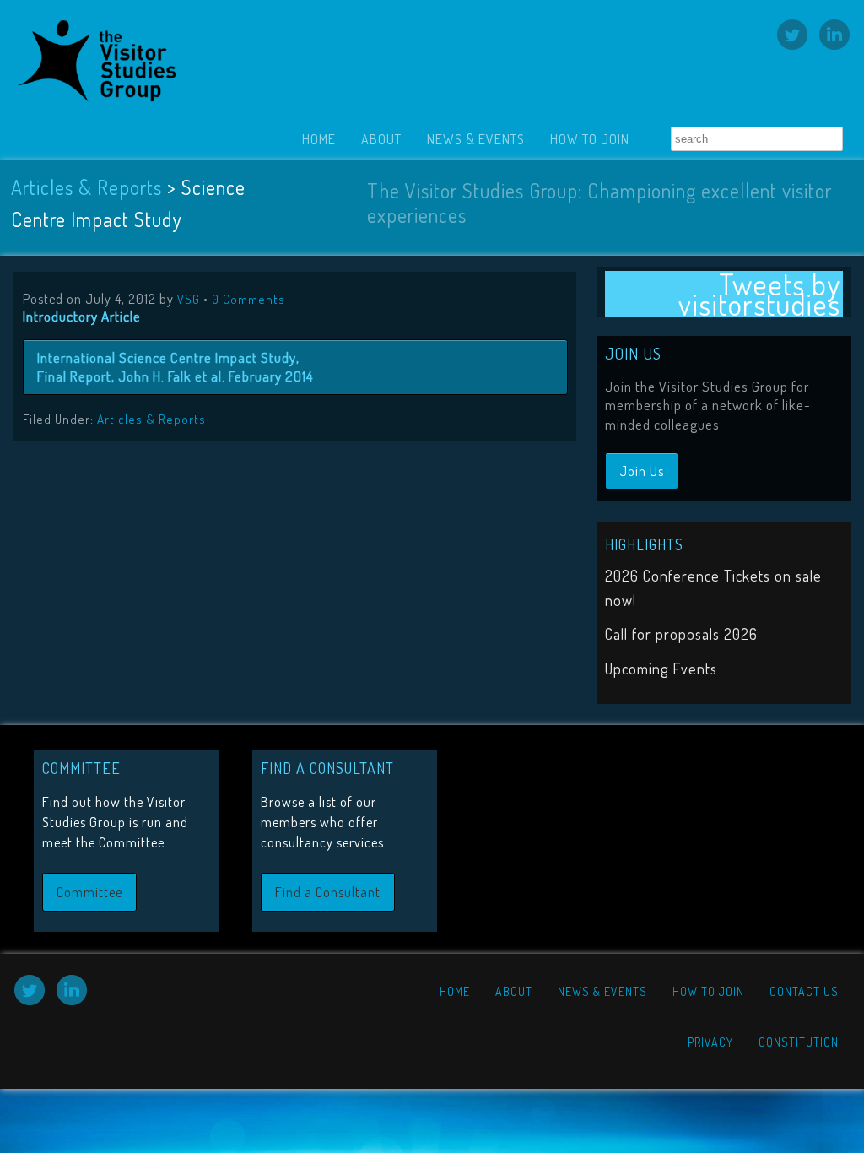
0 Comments (248, 299)
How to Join (589, 139)
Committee (89, 892)
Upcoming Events (661, 668)
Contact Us (804, 991)
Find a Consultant (328, 892)
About (381, 139)
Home (319, 139)
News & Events (476, 139)
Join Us (641, 471)
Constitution (799, 1042)
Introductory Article (82, 316)
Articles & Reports (86, 187)
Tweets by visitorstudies (759, 294)
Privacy (710, 1042)
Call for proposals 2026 (681, 634)
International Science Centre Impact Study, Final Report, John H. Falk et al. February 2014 (175, 367)
